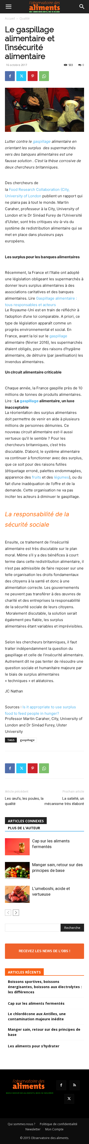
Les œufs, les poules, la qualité (24, 801)
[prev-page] (8, 913)
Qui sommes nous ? (21, 1124)
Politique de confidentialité (58, 1124)
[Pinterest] (33, 76)
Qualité (25, 18)
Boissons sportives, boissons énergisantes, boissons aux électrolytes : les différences (45, 986)
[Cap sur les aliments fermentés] (17, 846)
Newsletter (33, 1129)
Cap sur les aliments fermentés (36, 1003)
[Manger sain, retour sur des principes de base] (17, 870)
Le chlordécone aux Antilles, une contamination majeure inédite (37, 1016)
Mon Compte (54, 1129)
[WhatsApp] (44, 76)
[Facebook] (10, 76)
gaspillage (42, 141)
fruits (36, 477)
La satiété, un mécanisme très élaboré (64, 801)
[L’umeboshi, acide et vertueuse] (17, 894)
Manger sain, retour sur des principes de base (44, 1032)
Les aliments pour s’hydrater (33, 1046)
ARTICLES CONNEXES (26, 821)
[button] (8, 6)
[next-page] (16, 913)
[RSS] (75, 1085)
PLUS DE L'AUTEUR (24, 828)
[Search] (82, 6)
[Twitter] (21, 76)
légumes (61, 477)
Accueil (10, 18)
